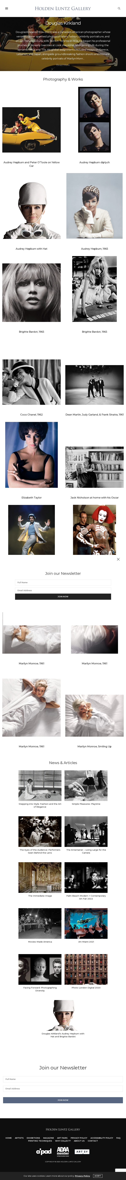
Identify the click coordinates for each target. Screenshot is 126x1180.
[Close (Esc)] (118, 559)
